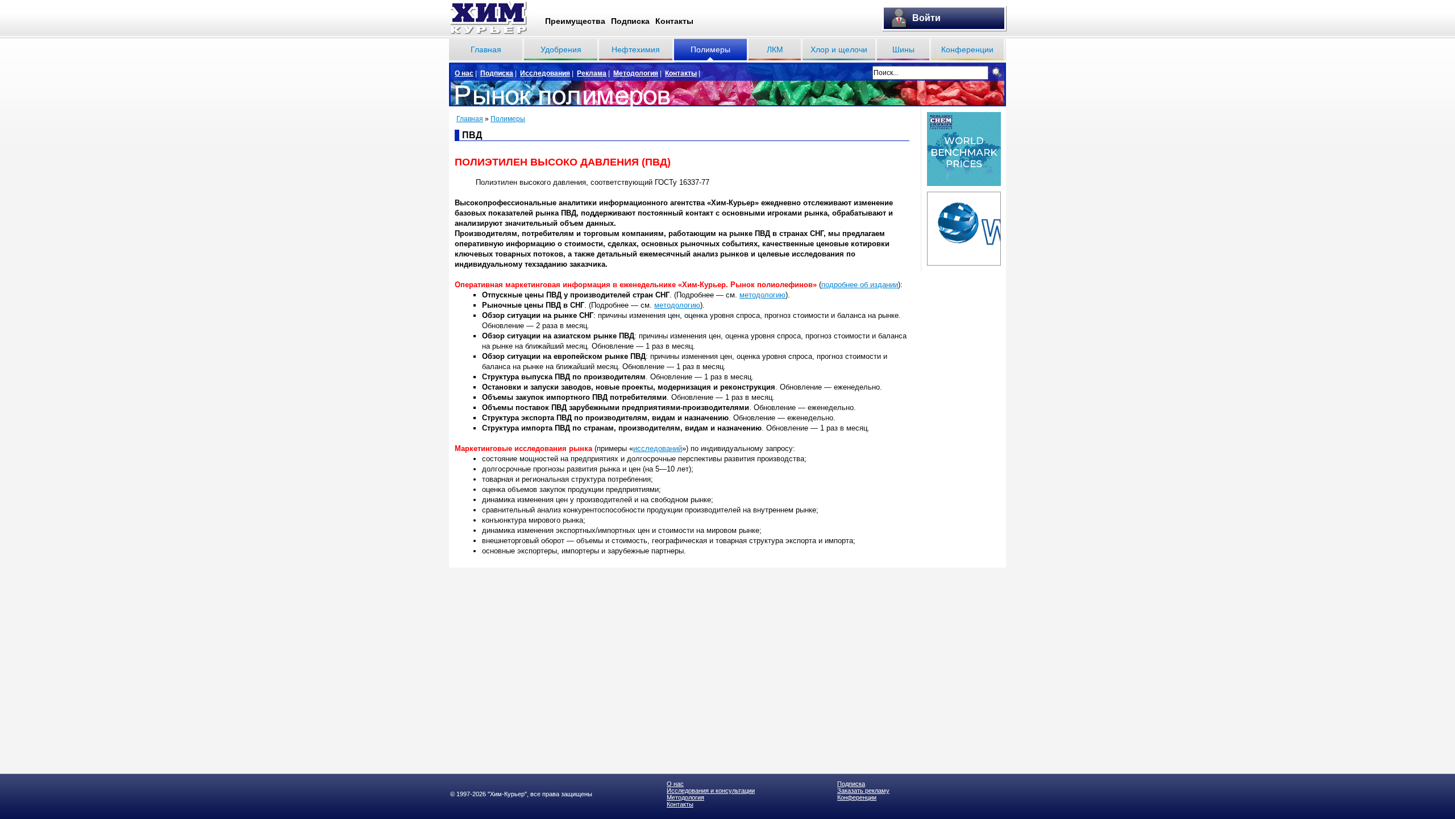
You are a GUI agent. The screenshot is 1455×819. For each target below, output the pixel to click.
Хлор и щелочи (838, 49)
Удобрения (561, 49)
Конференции (967, 49)
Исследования (545, 73)
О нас (464, 73)
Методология (635, 73)
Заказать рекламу (863, 790)
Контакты (674, 21)
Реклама (591, 73)
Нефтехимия (636, 49)
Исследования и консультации (711, 790)
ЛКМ (775, 49)
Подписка (630, 21)
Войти (926, 18)
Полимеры (710, 49)
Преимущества (575, 21)
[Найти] (997, 72)
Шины (903, 49)
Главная (486, 49)
